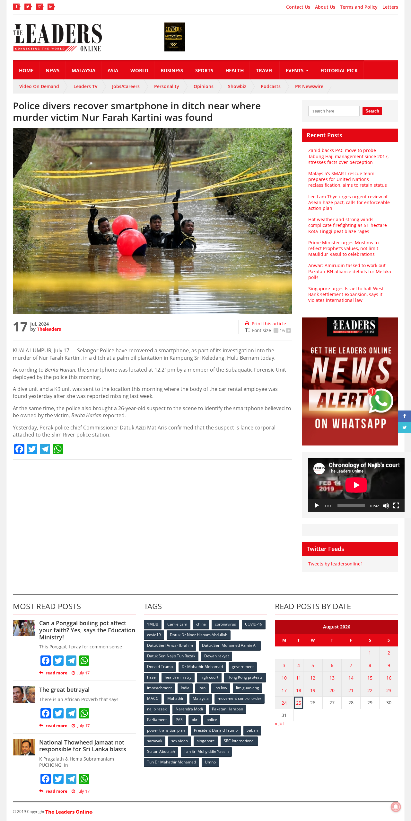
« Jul (279, 723)
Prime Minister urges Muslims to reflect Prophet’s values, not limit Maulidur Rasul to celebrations (343, 248)
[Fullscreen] (396, 505)
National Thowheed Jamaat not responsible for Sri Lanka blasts (82, 745)
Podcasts (271, 86)
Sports (204, 70)
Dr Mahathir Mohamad (202, 666)
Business (172, 70)
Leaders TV (86, 86)
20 (332, 690)
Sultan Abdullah (161, 751)
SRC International (239, 741)
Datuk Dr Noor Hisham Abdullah (198, 634)
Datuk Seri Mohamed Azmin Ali (230, 645)
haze (151, 677)
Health (234, 70)
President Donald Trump (216, 730)
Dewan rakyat (216, 656)
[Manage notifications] (396, 807)
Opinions (204, 86)
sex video (179, 741)
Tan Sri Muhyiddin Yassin (206, 751)
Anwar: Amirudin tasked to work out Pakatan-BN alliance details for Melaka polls (349, 271)
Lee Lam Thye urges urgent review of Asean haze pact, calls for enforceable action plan (349, 202)
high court (209, 677)
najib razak (157, 709)
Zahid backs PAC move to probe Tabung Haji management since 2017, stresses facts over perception (348, 156)
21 (351, 690)
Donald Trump (160, 666)
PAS (179, 719)
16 (388, 678)
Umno (210, 762)
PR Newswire (309, 86)
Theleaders (49, 329)
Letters (390, 7)
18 (298, 690)
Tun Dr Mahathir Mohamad (171, 762)
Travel (265, 70)
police (211, 719)
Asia (113, 70)
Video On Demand (39, 86)
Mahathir (175, 698)
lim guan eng (247, 687)
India (185, 687)
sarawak (154, 741)
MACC (152, 698)
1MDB (152, 624)
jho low (220, 687)
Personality (166, 86)
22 (369, 690)
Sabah (252, 730)
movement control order (239, 698)
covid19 (154, 634)
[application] (356, 485)
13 (332, 678)
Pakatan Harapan (227, 709)
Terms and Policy (359, 7)
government (243, 666)
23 (388, 690)
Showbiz (237, 86)
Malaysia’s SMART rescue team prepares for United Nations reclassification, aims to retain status (347, 179)
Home (26, 70)
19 (312, 690)
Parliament (157, 719)
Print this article (269, 323)
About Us (325, 7)
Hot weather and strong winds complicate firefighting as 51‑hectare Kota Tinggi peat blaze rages (347, 225)
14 (351, 678)
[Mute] (386, 505)
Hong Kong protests (245, 677)
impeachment (159, 687)
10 (284, 678)
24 (284, 703)
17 (284, 690)
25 (298, 703)
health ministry (178, 677)
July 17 (83, 673)
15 (369, 678)
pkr (194, 719)
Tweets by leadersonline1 (335, 564)
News (52, 70)
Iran (202, 687)
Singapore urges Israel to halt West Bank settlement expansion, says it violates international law (346, 294)
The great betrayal (64, 689)
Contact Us (298, 7)
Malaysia (83, 70)
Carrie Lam (177, 624)
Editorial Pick (339, 70)
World (139, 70)
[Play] (316, 505)
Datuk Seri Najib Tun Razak (171, 656)
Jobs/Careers (126, 86)
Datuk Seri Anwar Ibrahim (170, 645)
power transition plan (166, 730)
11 (298, 678)
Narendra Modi (189, 709)
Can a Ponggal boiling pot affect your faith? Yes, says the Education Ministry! (87, 630)
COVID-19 (253, 624)
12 (312, 678)
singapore (206, 741)
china (201, 624)
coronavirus (225, 624)
